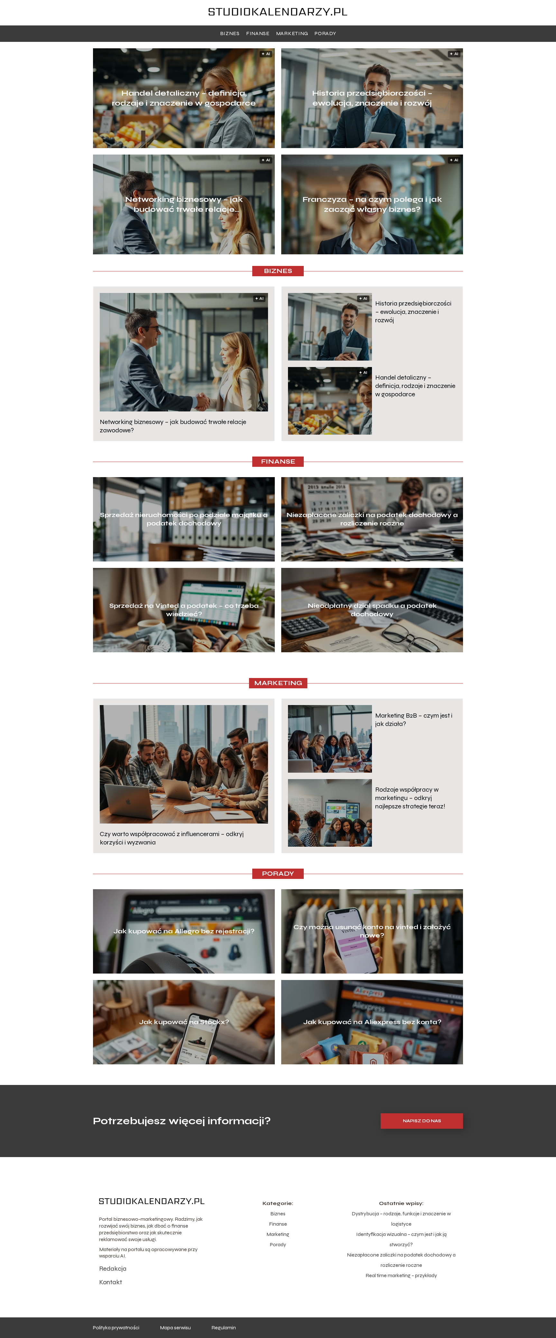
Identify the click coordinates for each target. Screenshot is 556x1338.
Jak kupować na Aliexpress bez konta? (372, 1022)
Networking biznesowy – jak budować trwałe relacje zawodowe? (184, 204)
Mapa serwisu (175, 1327)
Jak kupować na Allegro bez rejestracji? (184, 931)
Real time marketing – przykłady (401, 1275)
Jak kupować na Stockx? (184, 1022)
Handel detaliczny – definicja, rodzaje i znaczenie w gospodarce (184, 98)
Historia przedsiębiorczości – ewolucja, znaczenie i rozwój (372, 98)
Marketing (292, 33)
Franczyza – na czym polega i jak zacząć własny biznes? (372, 204)
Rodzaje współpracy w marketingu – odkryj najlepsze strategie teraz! (410, 798)
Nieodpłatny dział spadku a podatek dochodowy (372, 610)
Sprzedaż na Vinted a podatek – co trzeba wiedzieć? (184, 610)
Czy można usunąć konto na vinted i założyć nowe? (372, 931)
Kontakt (110, 1282)
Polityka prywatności (116, 1327)
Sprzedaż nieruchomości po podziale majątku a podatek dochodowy (184, 519)
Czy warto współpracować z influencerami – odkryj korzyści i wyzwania (172, 838)
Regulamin (223, 1327)
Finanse (258, 33)
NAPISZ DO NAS (422, 1121)
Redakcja (112, 1269)
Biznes (230, 33)
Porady (325, 33)
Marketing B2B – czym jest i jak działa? (413, 719)
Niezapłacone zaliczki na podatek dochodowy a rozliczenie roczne (372, 519)
